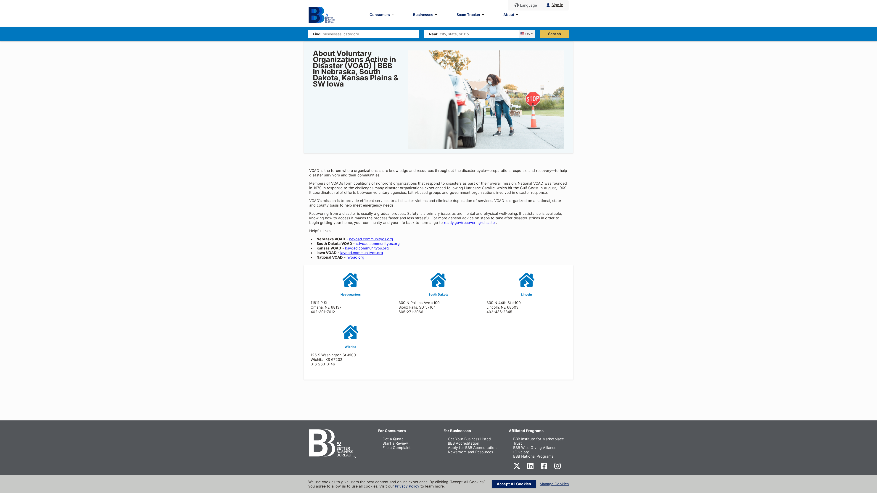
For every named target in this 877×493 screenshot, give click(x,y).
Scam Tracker (468, 14)
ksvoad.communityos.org (367, 248)
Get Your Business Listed (469, 439)
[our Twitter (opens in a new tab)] (516, 468)
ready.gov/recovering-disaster (470, 222)
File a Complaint (397, 447)
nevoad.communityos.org (371, 239)
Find (316, 34)
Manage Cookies (554, 484)
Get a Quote (393, 439)
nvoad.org (355, 257)
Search (554, 33)
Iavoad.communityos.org (361, 252)
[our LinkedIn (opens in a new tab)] (530, 468)
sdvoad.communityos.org (378, 243)
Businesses (423, 14)
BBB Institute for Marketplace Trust (538, 441)
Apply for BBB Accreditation (472, 447)
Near (433, 34)
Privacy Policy (407, 486)
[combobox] (371, 34)
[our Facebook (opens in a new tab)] (544, 468)
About (508, 14)
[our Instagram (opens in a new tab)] (557, 468)
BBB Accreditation (463, 443)
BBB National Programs (533, 456)
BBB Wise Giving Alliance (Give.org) (534, 449)
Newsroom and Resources (470, 452)
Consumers (380, 14)
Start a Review (395, 443)
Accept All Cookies (514, 484)
